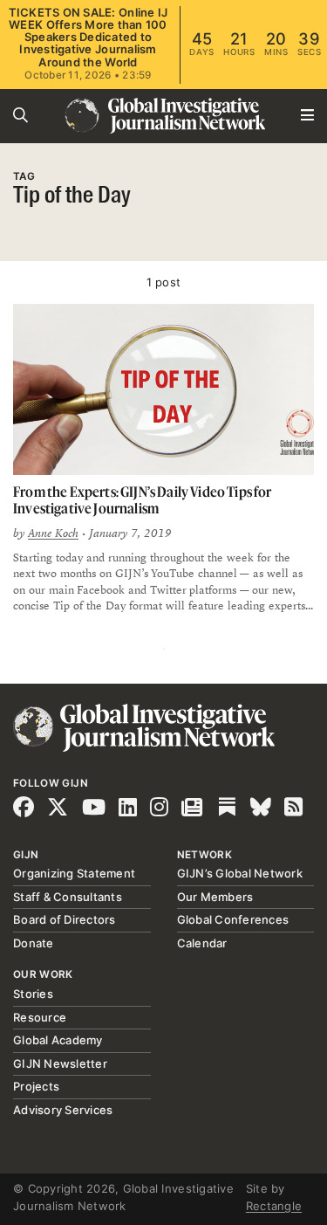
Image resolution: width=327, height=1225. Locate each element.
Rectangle (274, 1206)
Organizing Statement (74, 873)
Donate (33, 943)
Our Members (215, 897)
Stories (33, 994)
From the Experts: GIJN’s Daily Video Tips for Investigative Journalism (142, 500)
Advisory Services (62, 1110)
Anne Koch (53, 533)
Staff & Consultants (67, 897)
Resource (39, 1017)
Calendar (202, 943)
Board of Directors (64, 919)
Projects (36, 1086)
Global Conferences (233, 919)
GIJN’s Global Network (240, 873)
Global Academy (58, 1040)
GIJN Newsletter (60, 1063)
